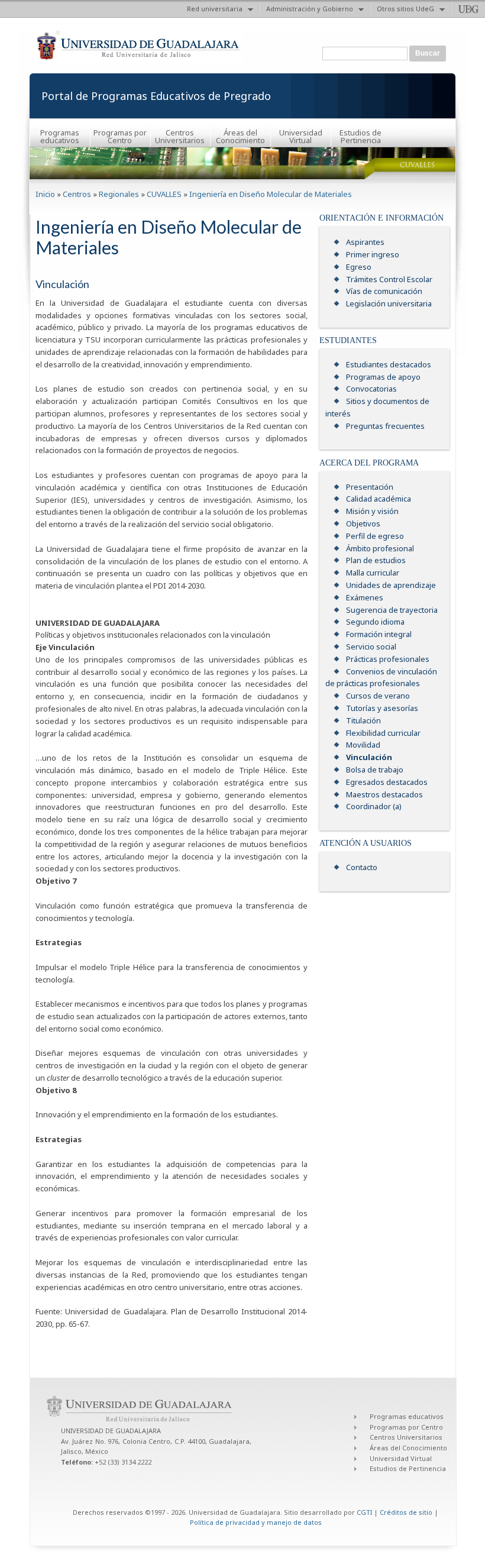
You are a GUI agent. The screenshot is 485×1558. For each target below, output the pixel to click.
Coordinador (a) (374, 806)
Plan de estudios (376, 560)
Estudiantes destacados (388, 364)
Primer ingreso (372, 254)
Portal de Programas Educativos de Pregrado (156, 96)
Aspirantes (365, 242)
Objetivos (363, 523)
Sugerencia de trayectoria (392, 610)
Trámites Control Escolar (389, 279)
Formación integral (379, 634)
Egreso (358, 266)
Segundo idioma (375, 621)
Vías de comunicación (384, 291)
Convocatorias (371, 388)
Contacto (361, 867)
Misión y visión (372, 511)
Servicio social (371, 646)
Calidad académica (378, 498)
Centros (77, 194)
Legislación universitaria (389, 303)
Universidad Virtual (300, 136)
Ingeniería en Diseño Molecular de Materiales (270, 194)
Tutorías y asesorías (382, 708)
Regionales (119, 194)
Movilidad (363, 744)
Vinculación (369, 757)
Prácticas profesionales (387, 659)
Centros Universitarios (180, 136)
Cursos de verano (378, 695)
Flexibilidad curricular (383, 733)
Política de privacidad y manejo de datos (256, 1522)
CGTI (364, 1512)
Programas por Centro (120, 136)
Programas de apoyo (383, 376)
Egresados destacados (387, 782)
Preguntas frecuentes (385, 426)
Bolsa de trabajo (374, 769)
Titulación (363, 720)
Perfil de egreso (375, 536)
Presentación (369, 486)
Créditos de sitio (406, 1512)
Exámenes (364, 597)
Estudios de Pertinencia (360, 136)
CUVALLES (164, 194)
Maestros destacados (384, 794)
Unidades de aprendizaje (391, 585)
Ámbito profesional (380, 548)
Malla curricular (372, 572)
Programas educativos (59, 136)
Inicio (45, 194)
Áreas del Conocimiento (240, 136)
